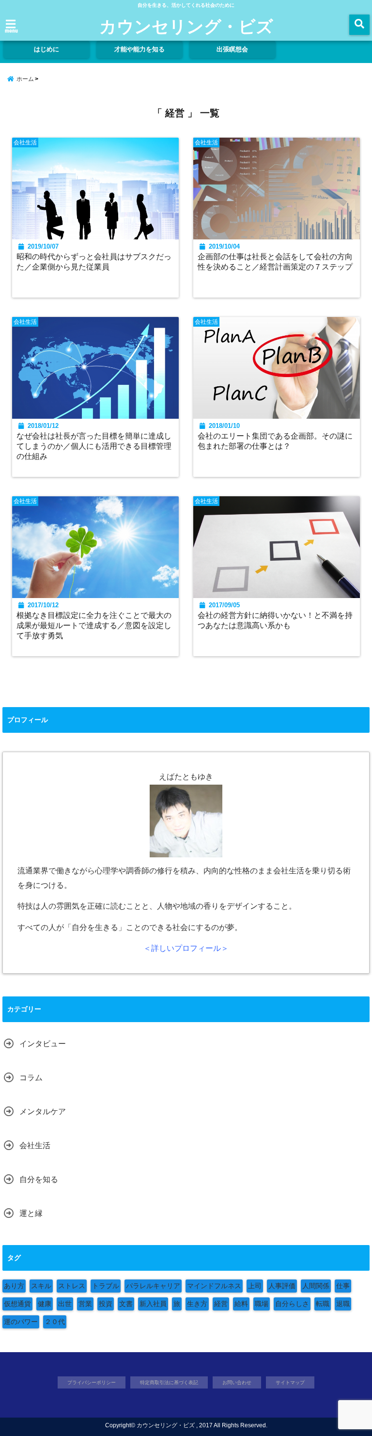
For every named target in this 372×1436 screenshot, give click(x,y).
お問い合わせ (236, 1382)
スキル (41, 1286)
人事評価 (281, 1286)
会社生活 (34, 1145)
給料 (241, 1304)
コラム (31, 1077)
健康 (44, 1304)
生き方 (197, 1304)
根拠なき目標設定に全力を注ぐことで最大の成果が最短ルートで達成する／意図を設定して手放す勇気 (93, 625)
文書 (126, 1304)
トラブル (105, 1286)
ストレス (71, 1286)
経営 (221, 1304)
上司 (255, 1286)
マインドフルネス (214, 1286)
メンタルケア (42, 1111)
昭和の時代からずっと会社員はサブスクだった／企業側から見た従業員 (93, 261)
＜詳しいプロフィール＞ (186, 948)
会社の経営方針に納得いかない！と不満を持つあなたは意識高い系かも (275, 620)
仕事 (343, 1286)
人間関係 (315, 1286)
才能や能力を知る (139, 49)
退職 (343, 1304)
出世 (65, 1304)
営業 (85, 1304)
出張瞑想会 (232, 49)
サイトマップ (290, 1382)
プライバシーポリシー (91, 1382)
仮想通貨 (17, 1304)
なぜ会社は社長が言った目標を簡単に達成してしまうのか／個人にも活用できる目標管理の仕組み (93, 445)
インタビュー (42, 1044)
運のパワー (21, 1322)
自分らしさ (292, 1304)
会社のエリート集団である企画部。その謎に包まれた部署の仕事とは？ (275, 440)
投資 (105, 1304)
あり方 (14, 1286)
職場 (261, 1304)
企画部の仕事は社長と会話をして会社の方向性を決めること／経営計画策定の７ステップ (275, 261)
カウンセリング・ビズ (186, 25)
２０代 (55, 1322)
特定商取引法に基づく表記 (169, 1382)
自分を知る (38, 1179)
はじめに (46, 49)
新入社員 (153, 1304)
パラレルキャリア (153, 1286)
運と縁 (31, 1213)
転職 (322, 1304)
